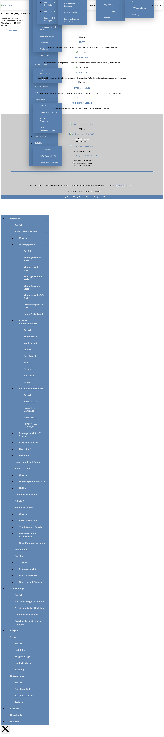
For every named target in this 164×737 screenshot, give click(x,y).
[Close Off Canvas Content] (5, 729)
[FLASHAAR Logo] (12, 5)
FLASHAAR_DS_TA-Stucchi (15, 13)
